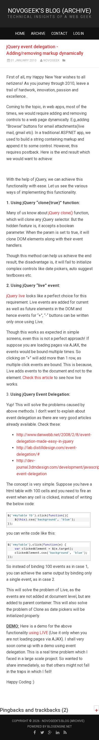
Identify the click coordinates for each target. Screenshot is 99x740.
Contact (59, 33)
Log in (78, 33)
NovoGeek (51, 60)
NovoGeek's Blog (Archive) (49, 10)
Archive (38, 33)
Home (20, 33)
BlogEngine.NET (59, 726)
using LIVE (38, 632)
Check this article (38, 377)
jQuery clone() (60, 212)
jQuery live (15, 295)
